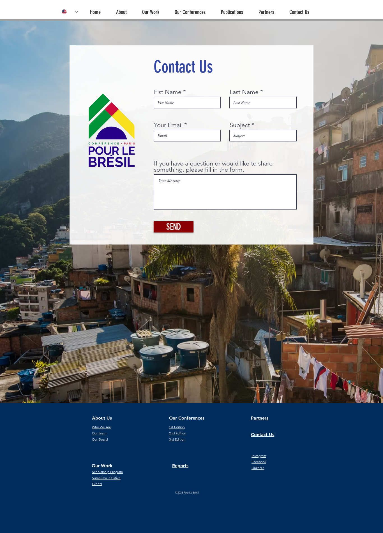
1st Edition (177, 427)
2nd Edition (177, 433)
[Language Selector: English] (70, 11)
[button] (126, 9)
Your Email (168, 125)
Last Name (244, 92)
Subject (240, 125)
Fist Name (167, 92)
